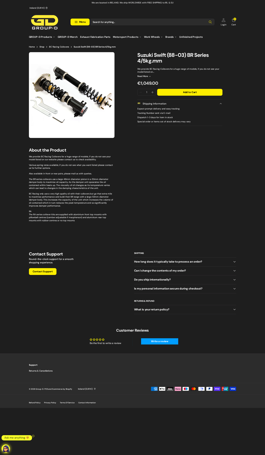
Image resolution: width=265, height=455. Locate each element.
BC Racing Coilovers (59, 46)
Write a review (159, 341)
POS (46, 389)
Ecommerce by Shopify (62, 389)
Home (32, 46)
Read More (142, 76)
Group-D (39, 389)
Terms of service (67, 402)
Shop (41, 46)
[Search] (210, 22)
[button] (223, 22)
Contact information (87, 402)
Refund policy (35, 402)
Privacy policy (50, 402)
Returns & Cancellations (41, 370)
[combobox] (152, 22)
